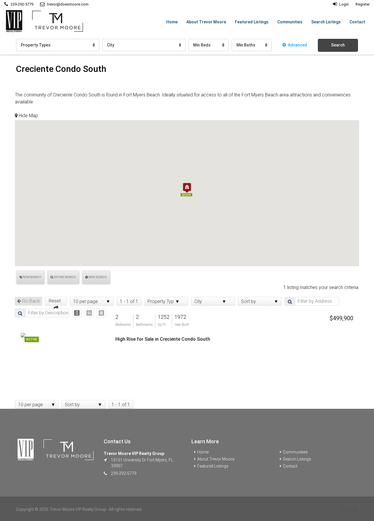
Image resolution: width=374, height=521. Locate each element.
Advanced (297, 45)
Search (338, 45)
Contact (357, 22)
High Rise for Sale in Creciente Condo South (162, 339)
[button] (187, 187)
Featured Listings (252, 22)
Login (343, 4)
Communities (289, 22)
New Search (31, 277)
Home (172, 22)
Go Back (30, 301)
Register (363, 4)
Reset (56, 301)
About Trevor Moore (206, 22)
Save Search (97, 277)
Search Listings (326, 22)
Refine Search (64, 277)
